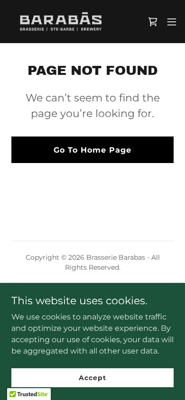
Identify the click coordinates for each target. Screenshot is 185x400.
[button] (171, 21)
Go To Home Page (92, 150)
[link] (61, 21)
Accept (92, 377)
